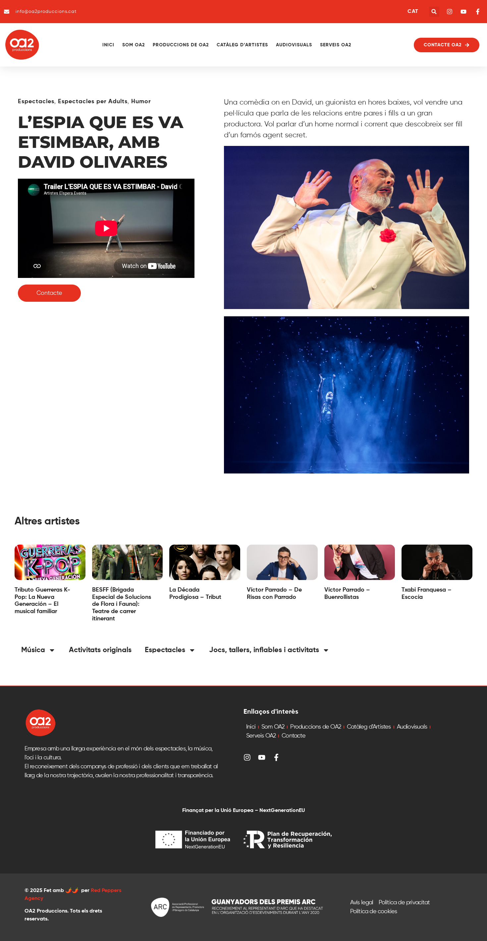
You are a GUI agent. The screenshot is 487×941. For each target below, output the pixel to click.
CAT (412, 11)
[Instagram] (247, 757)
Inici (108, 45)
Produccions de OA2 (181, 45)
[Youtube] (261, 757)
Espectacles (36, 102)
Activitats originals (100, 650)
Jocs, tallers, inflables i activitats (264, 650)
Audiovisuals (294, 45)
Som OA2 (133, 45)
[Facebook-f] (276, 757)
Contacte (293, 736)
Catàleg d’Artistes (242, 45)
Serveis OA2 (335, 45)
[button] (434, 12)
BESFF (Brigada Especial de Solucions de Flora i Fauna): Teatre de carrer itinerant (121, 604)
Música (33, 650)
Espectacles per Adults (93, 102)
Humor (141, 102)
